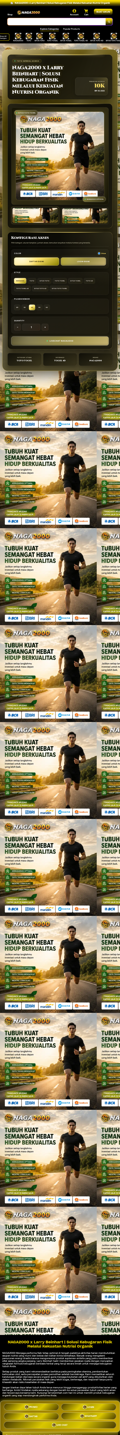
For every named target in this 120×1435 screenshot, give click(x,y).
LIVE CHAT (62, 1424)
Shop (10, 14)
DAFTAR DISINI (36, 261)
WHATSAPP (91, 1415)
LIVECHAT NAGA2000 (61, 341)
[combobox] (57, 21)
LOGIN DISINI (83, 261)
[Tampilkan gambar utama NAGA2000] (35, 215)
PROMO (33, 1407)
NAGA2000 (8, 1353)
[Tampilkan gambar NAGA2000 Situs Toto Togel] (85, 215)
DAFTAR (33, 1415)
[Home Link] (28, 12)
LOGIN (90, 1406)
